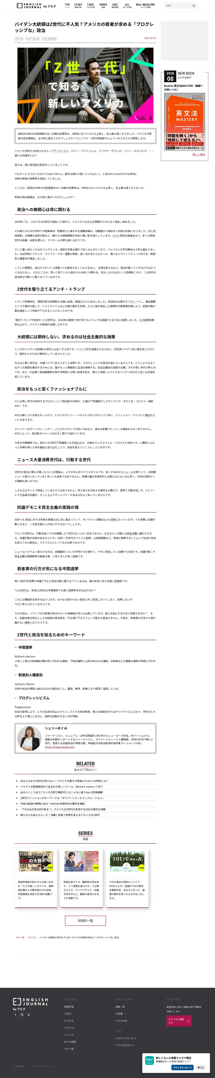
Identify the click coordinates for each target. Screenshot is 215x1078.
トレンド (69, 1034)
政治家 (66, 401)
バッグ (58, 429)
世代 (23, 590)
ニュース (128, 472)
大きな (91, 222)
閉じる (201, 1067)
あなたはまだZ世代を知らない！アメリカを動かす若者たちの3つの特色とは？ (64, 781)
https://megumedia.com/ (60, 747)
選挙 (27, 622)
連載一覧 (120, 1006)
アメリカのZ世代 (49, 38)
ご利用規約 (18, 1066)
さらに (116, 235)
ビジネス (69, 1020)
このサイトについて (126, 1038)
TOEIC (67, 1013)
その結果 (144, 320)
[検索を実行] (193, 5)
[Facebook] (15, 1014)
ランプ (82, 349)
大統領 (47, 188)
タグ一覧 (20, 937)
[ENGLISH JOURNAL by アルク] (29, 5)
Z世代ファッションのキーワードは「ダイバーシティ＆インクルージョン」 (62, 798)
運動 (67, 254)
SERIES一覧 (85, 921)
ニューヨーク (22, 552)
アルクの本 (121, 1020)
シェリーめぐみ (32, 38)
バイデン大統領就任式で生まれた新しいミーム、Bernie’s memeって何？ (61, 786)
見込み (78, 443)
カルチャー (70, 1027)
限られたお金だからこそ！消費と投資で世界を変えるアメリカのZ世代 (60, 815)
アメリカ (19, 38)
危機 (116, 581)
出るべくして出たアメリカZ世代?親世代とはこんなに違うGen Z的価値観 (61, 792)
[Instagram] (22, 1014)
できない (90, 268)
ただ (24, 490)
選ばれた (150, 415)
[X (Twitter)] (28, 1014)
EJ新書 (119, 1013)
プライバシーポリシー (43, 1066)
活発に (114, 519)
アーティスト (61, 151)
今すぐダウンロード (182, 1067)
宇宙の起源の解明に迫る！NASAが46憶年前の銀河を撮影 (52, 803)
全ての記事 (70, 1041)
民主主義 (132, 533)
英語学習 (69, 1006)
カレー (134, 301)
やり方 (139, 372)
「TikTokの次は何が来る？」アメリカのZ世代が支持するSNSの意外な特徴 (63, 809)
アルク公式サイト (124, 1045)
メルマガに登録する (176, 1021)
